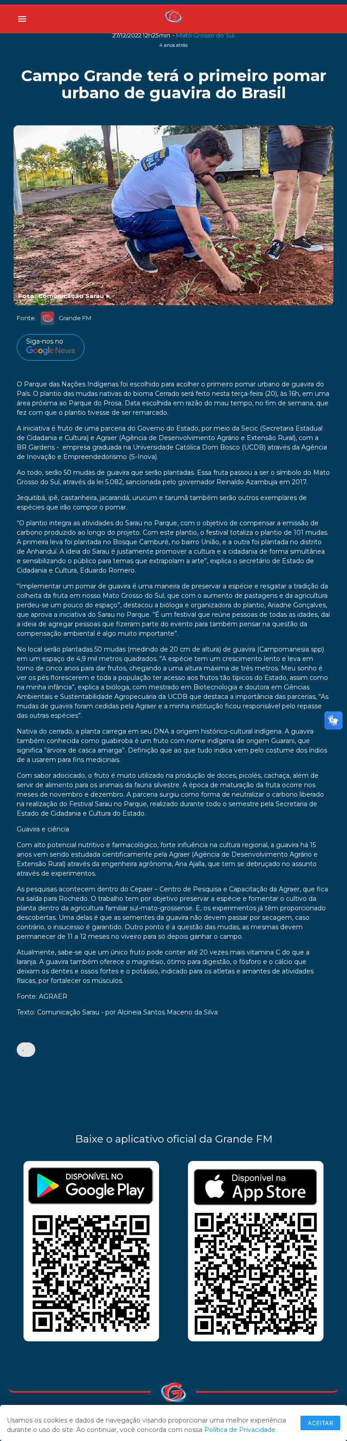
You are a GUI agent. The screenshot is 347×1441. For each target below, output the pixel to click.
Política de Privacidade (240, 1430)
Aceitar (320, 1423)
